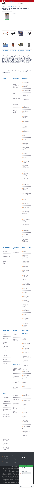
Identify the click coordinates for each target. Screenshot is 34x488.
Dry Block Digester (25, 234)
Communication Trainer (6, 401)
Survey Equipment (25, 309)
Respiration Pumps (25, 175)
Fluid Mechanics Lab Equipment (25, 256)
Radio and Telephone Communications (6, 411)
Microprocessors (15, 104)
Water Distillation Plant (26, 230)
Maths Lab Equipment (6, 330)
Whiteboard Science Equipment (6, 449)
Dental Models (25, 334)
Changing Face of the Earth (26, 284)
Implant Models (25, 342)
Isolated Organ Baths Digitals (27, 193)
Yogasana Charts (25, 280)
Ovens (24, 229)
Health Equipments (25, 95)
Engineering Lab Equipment (26, 247)
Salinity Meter (25, 153)
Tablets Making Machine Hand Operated (26, 217)
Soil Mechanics (15, 382)
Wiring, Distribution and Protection (6, 415)
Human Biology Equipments (26, 96)
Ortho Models (25, 353)
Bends (24, 386)
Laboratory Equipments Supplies (16, 248)
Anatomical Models (25, 333)
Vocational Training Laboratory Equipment (16, 364)
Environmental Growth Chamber (25, 227)
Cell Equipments (25, 86)
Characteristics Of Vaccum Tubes (17, 101)
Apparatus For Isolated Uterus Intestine (25, 123)
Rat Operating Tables (26, 179)
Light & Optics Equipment (26, 431)
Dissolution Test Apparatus (26, 161)
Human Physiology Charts (26, 272)
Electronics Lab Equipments (5, 393)
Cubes (4, 347)
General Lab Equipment (16, 252)
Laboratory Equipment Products (25, 112)
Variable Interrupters (26, 203)
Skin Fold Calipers (25, 208)
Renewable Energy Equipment (27, 432)
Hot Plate (24, 135)
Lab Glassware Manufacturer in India (14, 467)
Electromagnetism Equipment (25, 423)
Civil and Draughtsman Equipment (25, 306)
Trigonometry (5, 358)
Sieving (4, 263)
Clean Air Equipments (26, 136)
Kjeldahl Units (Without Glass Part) (26, 149)
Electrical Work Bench (16, 376)
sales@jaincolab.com (6, 461)
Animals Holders (25, 183)
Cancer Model (25, 339)
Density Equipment (25, 420)
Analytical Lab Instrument (26, 115)
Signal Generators (5, 396)
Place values (5, 342)
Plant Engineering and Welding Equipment (17, 370)
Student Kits (5, 363)
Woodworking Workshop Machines (16, 366)
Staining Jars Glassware (26, 371)
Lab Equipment (25, 401)
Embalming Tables (25, 178)
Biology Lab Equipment (26, 106)
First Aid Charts (25, 279)
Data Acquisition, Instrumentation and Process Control (7, 419)
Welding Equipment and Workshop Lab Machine (16, 372)
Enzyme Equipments (26, 91)
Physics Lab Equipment (16, 468)
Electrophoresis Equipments (27, 90)
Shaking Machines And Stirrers (25, 236)
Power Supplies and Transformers (15, 80)
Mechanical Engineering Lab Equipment (26, 321)
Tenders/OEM (14, 459)
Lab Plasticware (15, 392)
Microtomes (5, 251)
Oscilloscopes (5, 405)
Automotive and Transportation (24, 326)
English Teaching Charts (26, 297)
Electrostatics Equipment (26, 425)
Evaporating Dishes (15, 334)
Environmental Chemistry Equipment (26, 397)
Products (14, 458)
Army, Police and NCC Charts (27, 301)
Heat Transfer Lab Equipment (27, 254)
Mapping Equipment (6, 439)
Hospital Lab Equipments (26, 330)
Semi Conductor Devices (16, 98)
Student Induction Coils (26, 202)
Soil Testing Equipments (26, 310)
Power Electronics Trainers (7, 406)
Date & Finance (5, 355)
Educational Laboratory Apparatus (6, 262)
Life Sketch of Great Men (26, 296)
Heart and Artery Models (26, 352)
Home (3, 6)
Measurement (25, 412)
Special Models (25, 349)
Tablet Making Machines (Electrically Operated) (26, 213)
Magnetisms (24, 413)
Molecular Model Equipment (26, 99)
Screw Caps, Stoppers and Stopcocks (26, 378)
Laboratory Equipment (16, 249)
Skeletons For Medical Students (25, 336)
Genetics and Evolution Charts (25, 271)
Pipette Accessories (16, 399)
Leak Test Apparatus (26, 167)
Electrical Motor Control (6, 416)
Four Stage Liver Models (26, 348)
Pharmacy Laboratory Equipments (25, 174)
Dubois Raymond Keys (26, 198)
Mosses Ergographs (25, 204)
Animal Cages (15, 411)
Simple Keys (24, 199)
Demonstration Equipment (26, 395)
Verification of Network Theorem (16, 91)
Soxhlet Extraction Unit (26, 147)
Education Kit (25, 435)
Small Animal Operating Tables (25, 181)
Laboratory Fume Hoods (26, 224)
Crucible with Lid (15, 339)
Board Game (5, 359)
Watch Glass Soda (25, 365)
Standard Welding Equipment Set (17, 374)
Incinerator (24, 251)
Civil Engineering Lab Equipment (25, 258)
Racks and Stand (15, 400)
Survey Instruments (25, 250)
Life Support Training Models (27, 357)
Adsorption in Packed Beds (26, 262)
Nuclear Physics (15, 110)
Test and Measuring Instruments (16, 112)
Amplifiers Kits (15, 93)
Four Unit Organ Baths (26, 194)
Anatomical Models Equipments (25, 361)
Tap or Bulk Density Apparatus (25, 166)
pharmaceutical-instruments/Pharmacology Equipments (26, 244)
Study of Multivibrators (16, 87)
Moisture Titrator (25, 158)
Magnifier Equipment (26, 82)
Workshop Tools (15, 377)
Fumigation (24, 225)
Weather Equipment (6, 447)
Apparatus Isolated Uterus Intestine (26, 220)
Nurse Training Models (26, 356)
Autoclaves (24, 139)
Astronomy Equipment (6, 440)
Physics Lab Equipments (26, 417)
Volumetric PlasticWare (16, 394)
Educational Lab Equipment (26, 104)
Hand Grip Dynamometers (26, 207)
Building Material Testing (26, 327)
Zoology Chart (25, 265)
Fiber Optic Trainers (6, 397)
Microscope (24, 110)
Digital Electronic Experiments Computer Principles (16, 85)
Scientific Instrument (16, 78)
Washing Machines (15, 387)
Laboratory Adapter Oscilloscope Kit (25, 389)
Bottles (14, 407)
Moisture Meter (25, 144)
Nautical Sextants (25, 315)
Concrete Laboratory (16, 381)
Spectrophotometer (25, 241)
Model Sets (24, 408)
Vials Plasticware (15, 395)
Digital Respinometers (26, 190)
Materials (24, 404)
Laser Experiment (15, 99)
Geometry (4, 343)
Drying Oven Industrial (26, 130)
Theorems (4, 354)
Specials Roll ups (25, 292)
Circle (4, 351)
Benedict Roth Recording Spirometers (26, 189)
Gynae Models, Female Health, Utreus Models (26, 346)
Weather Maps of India (26, 287)
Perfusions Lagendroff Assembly (25, 196)
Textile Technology (15, 388)
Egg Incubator (25, 127)
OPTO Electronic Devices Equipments (16, 106)
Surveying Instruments (26, 140)
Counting (4, 339)
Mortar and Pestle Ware (16, 333)
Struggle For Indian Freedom (26, 293)
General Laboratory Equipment (25, 240)
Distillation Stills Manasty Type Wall (6, 259)
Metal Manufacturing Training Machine (17, 385)
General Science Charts (26, 269)
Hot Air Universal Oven (26, 131)
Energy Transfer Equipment (26, 426)
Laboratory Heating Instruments (5, 254)
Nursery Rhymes (5, 338)
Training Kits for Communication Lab (15, 82)
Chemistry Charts (25, 266)
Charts (4, 360)
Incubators (24, 134)
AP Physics (24, 416)
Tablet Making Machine (26, 121)
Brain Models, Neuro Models (26, 343)
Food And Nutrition (25, 275)
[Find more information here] (26, 476)
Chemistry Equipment (26, 394)
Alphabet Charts (25, 288)
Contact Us (14, 462)
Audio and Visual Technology (7, 409)
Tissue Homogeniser (26, 143)
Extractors (24, 381)
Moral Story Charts (25, 291)
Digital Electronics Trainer (6, 400)
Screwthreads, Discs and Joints (26, 376)
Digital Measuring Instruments (15, 108)
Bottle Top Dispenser (26, 261)
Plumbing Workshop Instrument (15, 379)
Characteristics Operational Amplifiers (17, 89)
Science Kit (4, 78)
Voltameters (24, 366)
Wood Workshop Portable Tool (17, 368)
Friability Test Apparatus (26, 162)
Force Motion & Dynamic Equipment (25, 428)
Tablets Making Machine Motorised (26, 215)
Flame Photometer (25, 118)
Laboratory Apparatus (6, 247)
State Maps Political (25, 304)
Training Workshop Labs (26, 319)
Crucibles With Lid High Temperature (16, 341)
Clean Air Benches (25, 221)
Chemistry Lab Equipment (26, 392)
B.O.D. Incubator (25, 126)
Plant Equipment (25, 81)
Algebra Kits (5, 334)
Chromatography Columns (26, 385)
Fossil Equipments (5, 443)
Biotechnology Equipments (26, 85)
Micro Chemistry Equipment (26, 405)
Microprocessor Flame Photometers (25, 171)
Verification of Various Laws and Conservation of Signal (17, 96)
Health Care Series (25, 276)
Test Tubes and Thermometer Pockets (25, 370)
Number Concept (5, 346)
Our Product (5, 6)
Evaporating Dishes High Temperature (16, 336)
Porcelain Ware (15, 330)
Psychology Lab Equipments (7, 250)
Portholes (24, 314)
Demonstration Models (16, 94)
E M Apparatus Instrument (16, 103)
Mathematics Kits (5, 333)
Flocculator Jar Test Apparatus (25, 169)
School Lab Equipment (26, 107)
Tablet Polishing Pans (26, 211)
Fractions (4, 350)
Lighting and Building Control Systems (7, 421)
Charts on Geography (26, 283)
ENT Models (24, 338)
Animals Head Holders (26, 184)
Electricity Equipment (11, 6)
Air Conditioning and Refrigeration (25, 324)
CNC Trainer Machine (26, 318)
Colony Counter (25, 157)
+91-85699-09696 (5, 462)
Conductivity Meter (25, 152)
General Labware (15, 404)
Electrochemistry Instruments (25, 117)
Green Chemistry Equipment (27, 400)
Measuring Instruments (6, 257)
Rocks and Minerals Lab (6, 256)
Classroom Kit (5, 362)
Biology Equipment (25, 78)
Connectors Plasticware (16, 408)
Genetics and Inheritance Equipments (26, 93)
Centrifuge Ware (15, 412)
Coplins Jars (24, 382)
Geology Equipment (5, 444)
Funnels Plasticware (16, 403)
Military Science (25, 300)
